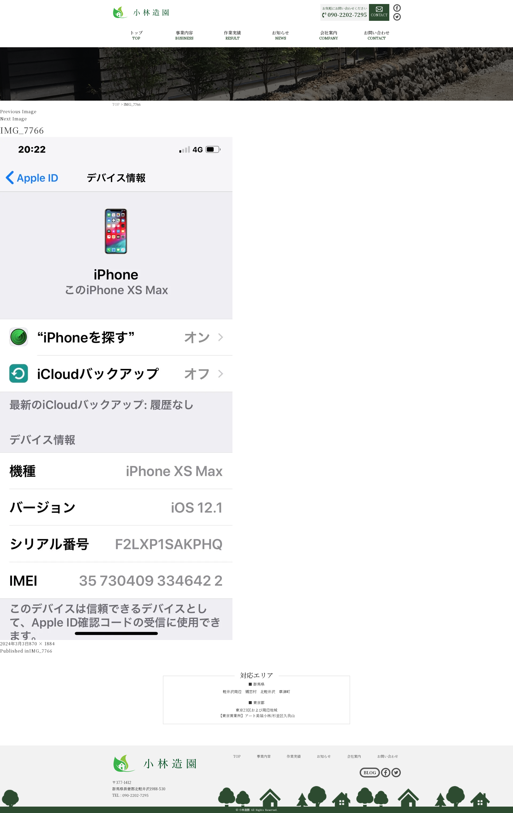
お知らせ (280, 35)
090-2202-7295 (347, 14)
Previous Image (18, 111)
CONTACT (379, 15)
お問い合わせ (377, 35)
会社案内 (328, 35)
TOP (236, 756)
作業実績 (232, 35)
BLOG (370, 772)
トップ (136, 35)
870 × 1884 (42, 644)
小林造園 (244, 810)
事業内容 (184, 35)
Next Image (13, 119)
